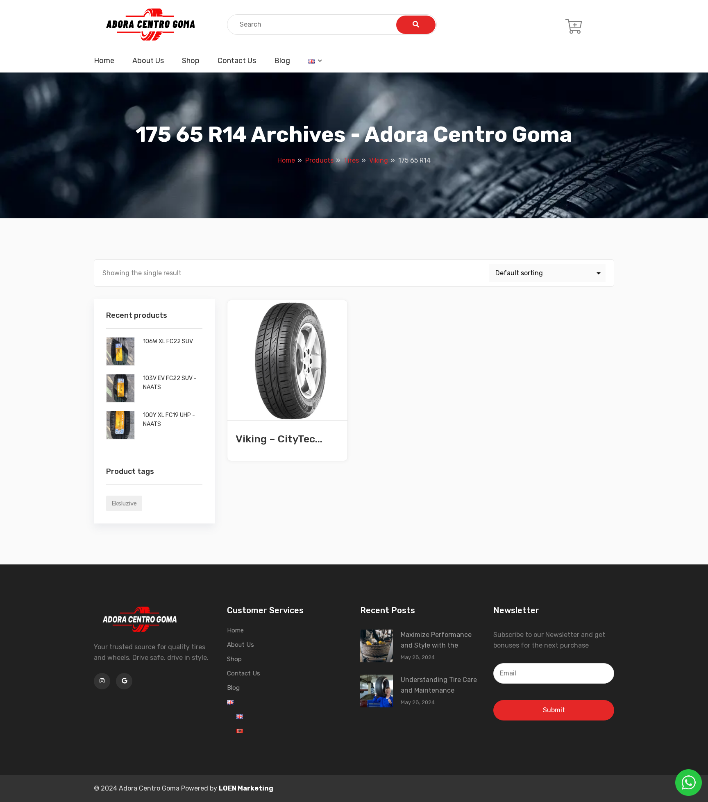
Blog (282, 60)
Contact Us (237, 60)
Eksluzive (124, 503)
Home (104, 60)
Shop (191, 60)
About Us (148, 60)
